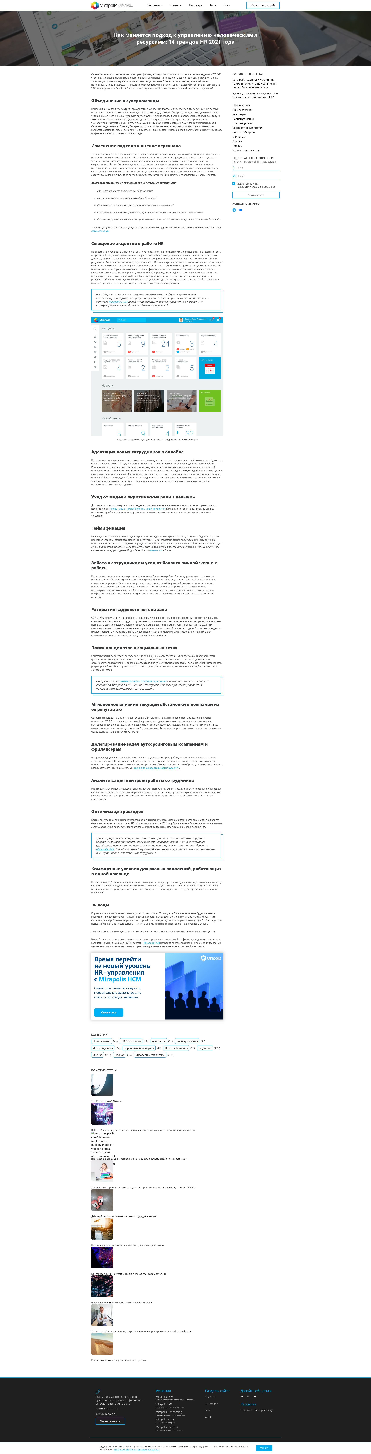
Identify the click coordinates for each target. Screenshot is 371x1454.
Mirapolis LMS (170, 1405)
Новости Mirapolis (176, 1048)
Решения (154, 5)
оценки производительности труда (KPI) (156, 768)
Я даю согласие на (256, 185)
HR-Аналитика (101, 1041)
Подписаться (255, 195)
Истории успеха (103, 1048)
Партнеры (196, 5)
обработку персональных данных (256, 186)
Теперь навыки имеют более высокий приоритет (137, 508)
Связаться (109, 1012)
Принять (264, 1448)
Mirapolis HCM (152, 942)
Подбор (119, 1055)
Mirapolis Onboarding (170, 1413)
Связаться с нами (262, 5)
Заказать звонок (110, 1421)
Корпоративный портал (139, 1048)
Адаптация (159, 1041)
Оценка (97, 1055)
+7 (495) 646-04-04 (107, 1409)
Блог (213, 5)
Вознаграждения (187, 1041)
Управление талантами (150, 1055)
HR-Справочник (131, 1041)
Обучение (205, 1048)
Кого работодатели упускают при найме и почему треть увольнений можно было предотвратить (254, 83)
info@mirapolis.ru (106, 1414)
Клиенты (176, 5)
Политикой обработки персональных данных (136, 1449)
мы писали (156, 550)
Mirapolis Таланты (169, 1428)
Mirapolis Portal (165, 1420)
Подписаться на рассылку (257, 1410)
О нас (227, 5)
